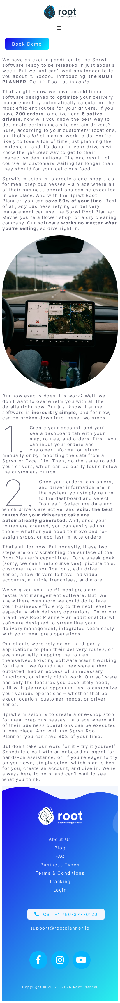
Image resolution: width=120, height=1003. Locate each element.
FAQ (60, 856)
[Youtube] (82, 960)
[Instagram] (60, 960)
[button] (66, 914)
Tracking (60, 881)
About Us (60, 839)
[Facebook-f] (38, 960)
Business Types (60, 864)
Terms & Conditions (60, 873)
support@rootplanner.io (60, 928)
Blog (60, 848)
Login (60, 890)
